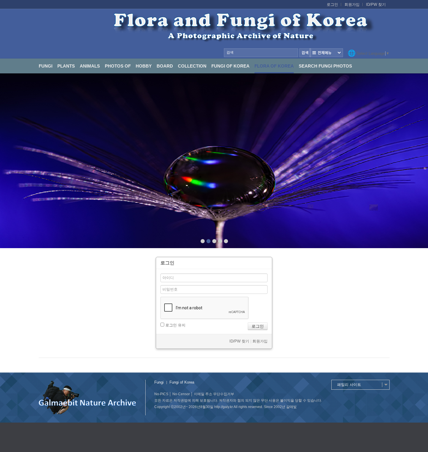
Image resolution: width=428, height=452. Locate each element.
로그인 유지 (174, 325)
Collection (192, 65)
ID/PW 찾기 (376, 4)
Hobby (144, 65)
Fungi (45, 65)
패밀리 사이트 (349, 384)
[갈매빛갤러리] (214, 34)
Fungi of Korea (230, 65)
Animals (90, 65)
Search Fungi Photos (325, 65)
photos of (118, 65)
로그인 (332, 4)
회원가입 (352, 4)
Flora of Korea (274, 65)
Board (165, 65)
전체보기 (326, 52)
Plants (66, 65)
